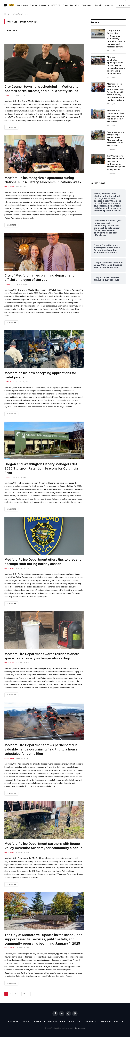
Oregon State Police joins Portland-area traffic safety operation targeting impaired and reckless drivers (116, 38)
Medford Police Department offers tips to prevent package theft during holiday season (42, 562)
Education (74, 5)
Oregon (33, 5)
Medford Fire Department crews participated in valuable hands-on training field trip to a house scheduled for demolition (40, 749)
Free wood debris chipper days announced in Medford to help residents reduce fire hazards (115, 139)
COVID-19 (55, 5)
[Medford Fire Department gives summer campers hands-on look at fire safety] (98, 114)
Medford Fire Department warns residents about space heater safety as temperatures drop (41, 656)
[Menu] (5, 5)
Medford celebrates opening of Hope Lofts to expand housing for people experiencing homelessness (116, 65)
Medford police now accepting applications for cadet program (40, 375)
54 (24, 994)
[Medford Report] (11, 5)
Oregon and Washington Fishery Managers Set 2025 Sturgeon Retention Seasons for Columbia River (41, 468)
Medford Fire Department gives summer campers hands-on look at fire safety (115, 116)
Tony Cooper (11, 30)
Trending (99, 5)
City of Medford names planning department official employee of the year (39, 277)
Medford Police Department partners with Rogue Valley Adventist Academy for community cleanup (43, 846)
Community (44, 5)
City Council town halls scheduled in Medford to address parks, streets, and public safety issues (41, 89)
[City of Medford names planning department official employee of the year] (44, 252)
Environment (87, 5)
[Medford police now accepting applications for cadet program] (44, 349)
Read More (11, 127)
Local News (22, 5)
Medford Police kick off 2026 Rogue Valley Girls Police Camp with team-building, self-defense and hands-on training (116, 92)
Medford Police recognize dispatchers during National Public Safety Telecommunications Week (42, 180)
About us (109, 5)
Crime (65, 5)
